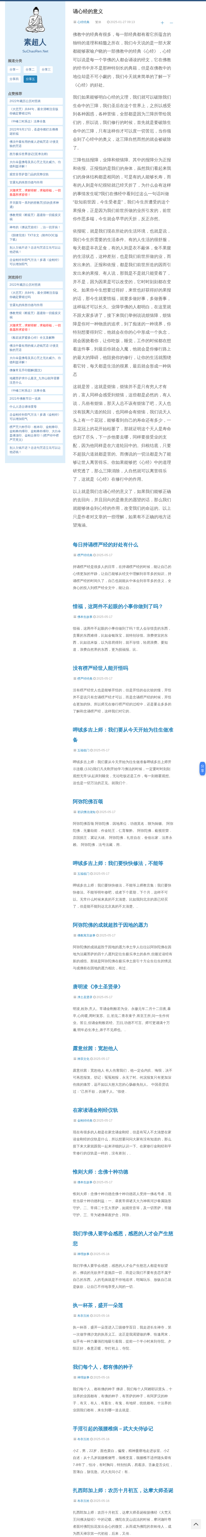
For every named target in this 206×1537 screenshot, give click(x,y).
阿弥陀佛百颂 (88, 801)
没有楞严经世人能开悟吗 (100, 668)
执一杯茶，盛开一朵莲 (98, 1305)
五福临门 (83, 750)
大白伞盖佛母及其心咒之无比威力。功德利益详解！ (35, 360)
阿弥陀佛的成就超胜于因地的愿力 (110, 925)
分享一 (14, 69)
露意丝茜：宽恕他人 (95, 1048)
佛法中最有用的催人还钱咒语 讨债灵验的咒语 (34, 348)
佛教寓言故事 (86, 935)
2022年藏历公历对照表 (25, 284)
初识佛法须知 (86, 812)
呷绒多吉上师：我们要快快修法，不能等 (118, 863)
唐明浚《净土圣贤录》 (98, 986)
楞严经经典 (84, 555)
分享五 (30, 79)
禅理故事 (83, 1254)
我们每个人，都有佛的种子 (103, 1367)
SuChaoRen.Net (35, 51)
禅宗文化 (83, 1059)
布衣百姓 (83, 1316)
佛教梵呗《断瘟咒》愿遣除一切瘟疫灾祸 (35, 315)
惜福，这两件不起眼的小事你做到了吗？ (118, 606)
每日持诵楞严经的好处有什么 (105, 544)
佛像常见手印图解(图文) (26, 370)
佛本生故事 (84, 617)
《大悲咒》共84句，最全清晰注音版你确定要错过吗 (34, 295)
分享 (202, 768)
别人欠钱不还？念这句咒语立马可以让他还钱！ (35, 450)
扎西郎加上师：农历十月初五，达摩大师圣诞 (123, 1490)
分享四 (14, 79)
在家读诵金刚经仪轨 (95, 1110)
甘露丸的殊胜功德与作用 (26, 305)
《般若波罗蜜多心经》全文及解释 (32, 337)
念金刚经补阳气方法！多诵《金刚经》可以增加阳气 (35, 417)
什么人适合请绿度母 (23, 406)
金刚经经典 (84, 1120)
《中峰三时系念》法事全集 (28, 390)
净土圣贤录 (84, 997)
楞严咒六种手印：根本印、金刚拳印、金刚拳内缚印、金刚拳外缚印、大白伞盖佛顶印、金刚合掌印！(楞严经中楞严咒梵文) (35, 433)
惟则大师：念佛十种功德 (100, 1172)
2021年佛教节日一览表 (25, 398)
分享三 (46, 69)
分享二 (30, 69)
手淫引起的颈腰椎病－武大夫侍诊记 (113, 1428)
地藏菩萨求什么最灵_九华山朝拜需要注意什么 (35, 380)
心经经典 (83, 22)
